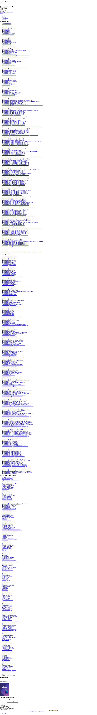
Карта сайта (4, 713)
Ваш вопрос (3, 705)
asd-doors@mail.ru (6, 7)
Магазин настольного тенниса (63, 711)
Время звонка (3, 704)
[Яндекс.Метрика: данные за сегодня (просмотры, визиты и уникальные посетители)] (40, 711)
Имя (2, 701)
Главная (1, 13)
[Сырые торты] (55, 711)
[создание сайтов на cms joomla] (51, 711)
